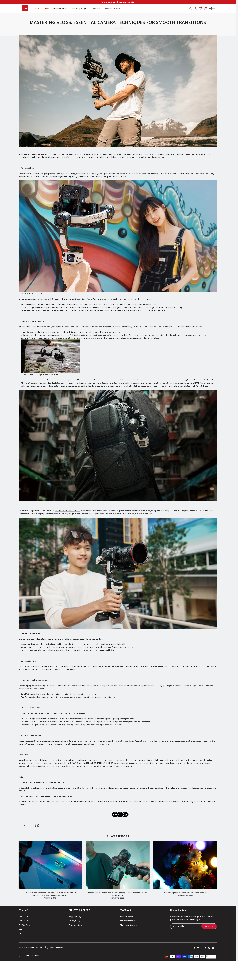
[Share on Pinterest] (119, 814)
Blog (20, 929)
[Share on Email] (126, 814)
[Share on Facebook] (114, 814)
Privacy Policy (74, 921)
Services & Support (113, 8)
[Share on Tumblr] (121, 814)
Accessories (96, 8)
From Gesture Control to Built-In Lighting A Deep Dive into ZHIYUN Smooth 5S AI (117, 894)
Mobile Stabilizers (60, 8)
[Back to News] (37, 825)
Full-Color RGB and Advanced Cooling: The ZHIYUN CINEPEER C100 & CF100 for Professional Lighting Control (50, 894)
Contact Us (23, 921)
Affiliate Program (126, 916)
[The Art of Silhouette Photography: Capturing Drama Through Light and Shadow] (25, 825)
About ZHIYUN (24, 916)
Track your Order (76, 925)
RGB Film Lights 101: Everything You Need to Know (185, 893)
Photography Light (79, 8)
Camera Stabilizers (41, 8)
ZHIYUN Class (24, 925)
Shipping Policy (75, 916)
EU (213, 8)
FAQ (20, 933)
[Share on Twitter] (116, 814)
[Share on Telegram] (123, 814)
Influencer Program (127, 921)
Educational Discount (128, 925)
